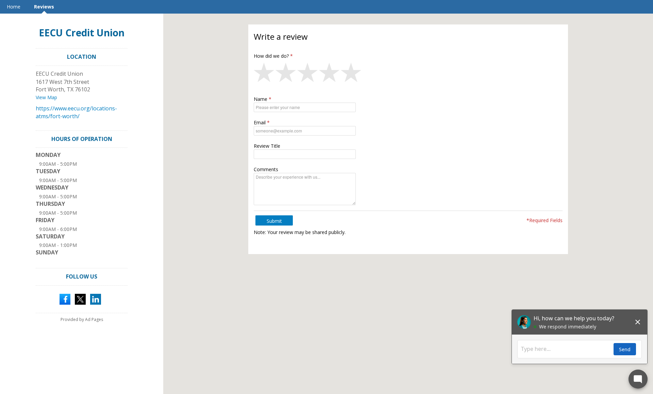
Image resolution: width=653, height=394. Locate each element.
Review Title (267, 146)
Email (260, 122)
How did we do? (271, 56)
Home (13, 6)
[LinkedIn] (95, 298)
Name (260, 99)
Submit (274, 221)
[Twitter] (80, 298)
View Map (46, 97)
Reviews (44, 6)
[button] (264, 74)
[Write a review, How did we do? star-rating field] (408, 74)
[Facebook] (65, 298)
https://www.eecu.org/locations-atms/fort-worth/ (76, 112)
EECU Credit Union (81, 32)
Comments (266, 169)
